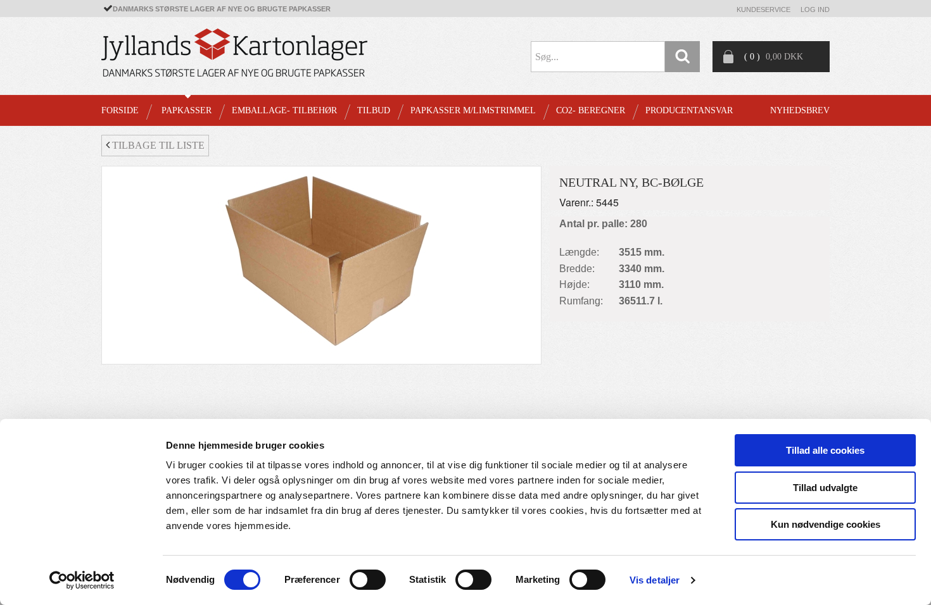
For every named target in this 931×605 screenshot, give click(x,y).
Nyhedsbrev (800, 110)
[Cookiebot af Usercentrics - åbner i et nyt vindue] (82, 580)
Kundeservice (763, 9)
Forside (120, 110)
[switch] (368, 580)
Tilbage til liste (157, 145)
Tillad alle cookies (825, 450)
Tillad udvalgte (825, 487)
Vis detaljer (655, 580)
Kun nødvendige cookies (825, 524)
